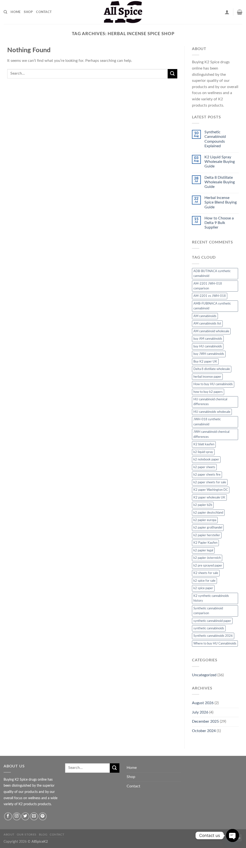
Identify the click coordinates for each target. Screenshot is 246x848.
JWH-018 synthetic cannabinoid (207, 422)
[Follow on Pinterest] (43, 816)
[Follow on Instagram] (17, 816)
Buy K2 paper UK (205, 361)
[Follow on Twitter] (25, 816)
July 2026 (200, 712)
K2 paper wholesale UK (209, 497)
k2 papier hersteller (206, 535)
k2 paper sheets (204, 467)
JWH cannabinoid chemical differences (211, 434)
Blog (43, 834)
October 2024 (204, 731)
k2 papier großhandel (207, 527)
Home (15, 12)
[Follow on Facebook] (8, 816)
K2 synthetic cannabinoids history (211, 598)
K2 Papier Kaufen (205, 542)
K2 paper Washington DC (210, 489)
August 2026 (203, 703)
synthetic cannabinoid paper (212, 620)
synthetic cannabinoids (208, 628)
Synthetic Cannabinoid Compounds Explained (215, 139)
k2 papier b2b (202, 505)
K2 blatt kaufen (203, 444)
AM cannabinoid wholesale (211, 331)
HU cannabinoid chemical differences (210, 402)
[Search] (5, 12)
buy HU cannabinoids (207, 346)
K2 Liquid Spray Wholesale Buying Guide (219, 161)
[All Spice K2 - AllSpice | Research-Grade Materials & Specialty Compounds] (123, 12)
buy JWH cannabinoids (208, 353)
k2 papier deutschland (208, 512)
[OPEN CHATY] (232, 835)
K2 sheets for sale (205, 573)
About (9, 834)
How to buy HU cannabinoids (213, 384)
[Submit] (172, 73)
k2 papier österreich (207, 557)
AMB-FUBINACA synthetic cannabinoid (212, 306)
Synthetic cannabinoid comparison (208, 611)
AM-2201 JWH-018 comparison (207, 286)
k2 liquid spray (203, 452)
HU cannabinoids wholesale (211, 411)
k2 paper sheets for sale (209, 482)
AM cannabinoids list (207, 323)
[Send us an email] (34, 816)
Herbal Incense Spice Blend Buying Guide (220, 202)
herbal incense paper (207, 376)
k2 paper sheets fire (207, 474)
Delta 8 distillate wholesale (211, 369)
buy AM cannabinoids (207, 338)
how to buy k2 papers (208, 391)
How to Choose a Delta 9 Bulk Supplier (219, 222)
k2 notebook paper (206, 459)
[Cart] (239, 12)
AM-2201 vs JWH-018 (209, 295)
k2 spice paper (203, 588)
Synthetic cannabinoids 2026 (213, 635)
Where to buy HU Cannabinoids (214, 643)
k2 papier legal (203, 550)
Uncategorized (204, 675)
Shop (28, 12)
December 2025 (205, 721)
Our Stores (27, 834)
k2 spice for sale (204, 580)
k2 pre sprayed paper (207, 565)
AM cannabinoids (204, 316)
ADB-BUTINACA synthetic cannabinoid (212, 273)
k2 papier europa (204, 520)
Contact (44, 12)
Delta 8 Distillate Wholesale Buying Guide (219, 182)
